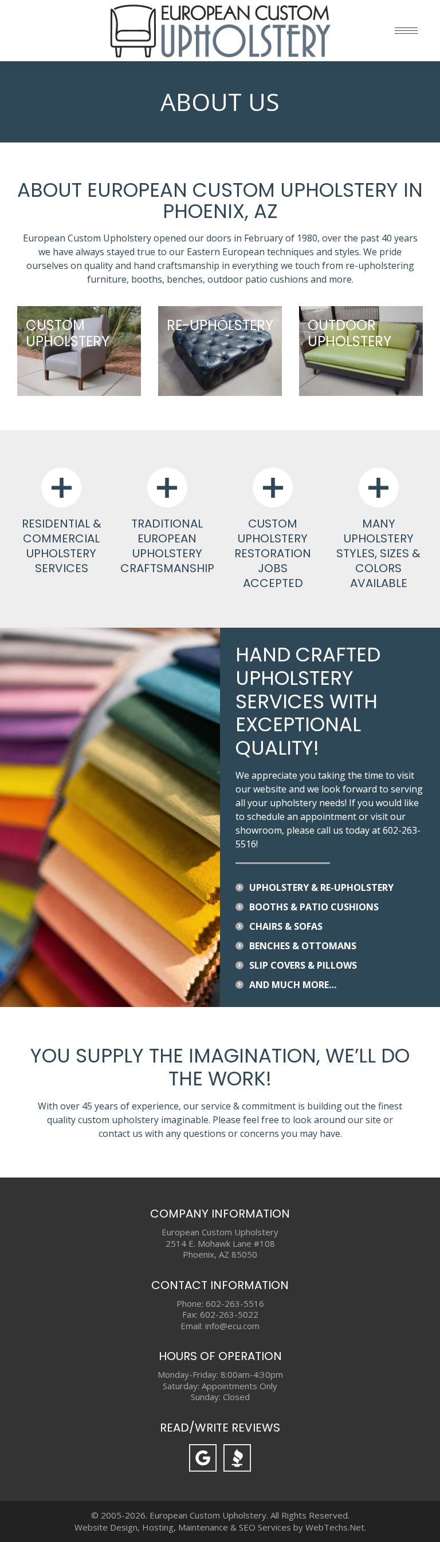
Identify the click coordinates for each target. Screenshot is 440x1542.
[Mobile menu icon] (406, 31)
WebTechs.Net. (335, 1527)
